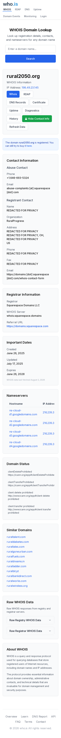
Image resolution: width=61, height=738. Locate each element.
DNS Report (39, 716)
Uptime (37, 9)
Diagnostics (32, 110)
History (13, 118)
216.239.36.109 (52, 433)
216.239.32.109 (52, 412)
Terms (28, 721)
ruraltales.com (15, 546)
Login (43, 16)
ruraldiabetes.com (18, 541)
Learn (24, 716)
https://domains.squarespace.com (27, 326)
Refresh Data (17, 126)
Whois (13, 94)
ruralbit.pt (13, 571)
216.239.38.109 (52, 444)
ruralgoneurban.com (19, 551)
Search (30, 58)
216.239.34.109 (52, 423)
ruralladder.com (16, 566)
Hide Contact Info (38, 118)
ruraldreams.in (16, 561)
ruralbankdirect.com (19, 576)
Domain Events (11, 16)
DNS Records (17, 102)
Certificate (39, 102)
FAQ (17, 721)
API (53, 716)
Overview (11, 716)
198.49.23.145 (30, 87)
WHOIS (7, 9)
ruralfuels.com (16, 556)
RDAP (18, 9)
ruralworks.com (16, 581)
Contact (41, 721)
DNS (27, 9)
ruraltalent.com (16, 537)
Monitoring (30, 16)
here (29, 145)
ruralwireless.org (17, 585)
